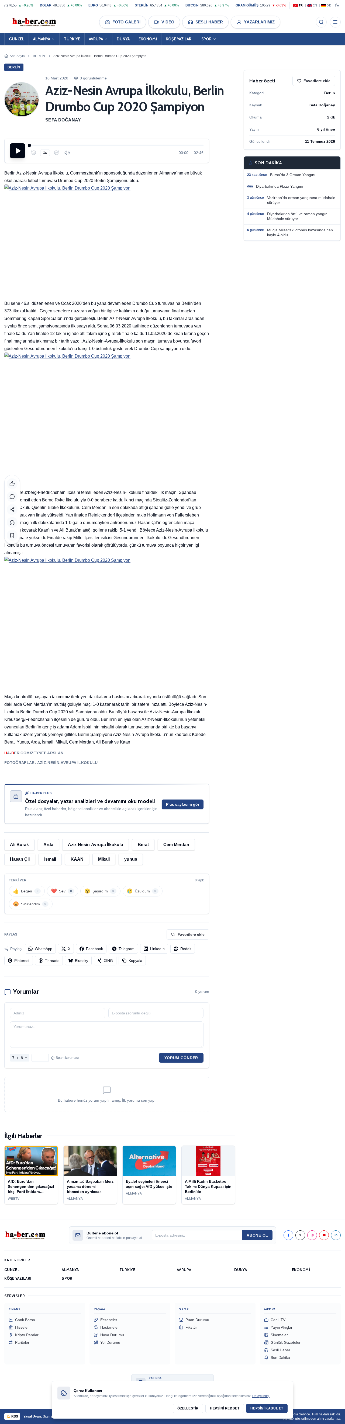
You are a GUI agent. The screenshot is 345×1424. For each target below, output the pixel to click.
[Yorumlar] (12, 496)
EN (315, 5)
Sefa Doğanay (63, 120)
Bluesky (81, 960)
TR (301, 5)
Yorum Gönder (181, 1058)
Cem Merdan (176, 844)
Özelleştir (188, 1408)
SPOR (206, 39)
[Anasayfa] (34, 22)
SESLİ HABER (209, 22)
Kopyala (135, 960)
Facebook (94, 949)
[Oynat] (17, 150)
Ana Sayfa (17, 56)
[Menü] (335, 22)
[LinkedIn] (336, 1235)
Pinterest (21, 960)
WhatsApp (43, 949)
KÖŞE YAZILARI (179, 39)
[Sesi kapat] (67, 152)
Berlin (39, 56)
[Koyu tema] (337, 5)
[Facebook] (288, 1235)
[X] (300, 1235)
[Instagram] (312, 1235)
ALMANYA (41, 39)
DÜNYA (123, 39)
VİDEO (167, 22)
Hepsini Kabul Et (266, 1408)
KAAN (77, 859)
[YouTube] (324, 1235)
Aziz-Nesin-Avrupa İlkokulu (95, 844)
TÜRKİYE (72, 39)
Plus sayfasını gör (182, 804)
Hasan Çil (20, 859)
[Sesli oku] (12, 522)
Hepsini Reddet (224, 1408)
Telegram (126, 949)
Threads (52, 960)
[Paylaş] (12, 509)
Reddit (185, 949)
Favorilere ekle (191, 934)
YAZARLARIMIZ (259, 22)
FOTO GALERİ (126, 22)
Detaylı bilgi (261, 1396)
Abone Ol (257, 1235)
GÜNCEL (16, 39)
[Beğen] (12, 483)
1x (45, 153)
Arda (48, 844)
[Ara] (321, 22)
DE (329, 5)
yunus (130, 859)
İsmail (50, 859)
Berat (143, 844)
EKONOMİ (148, 39)
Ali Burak (19, 844)
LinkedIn (157, 949)
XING (108, 960)
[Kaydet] (12, 535)
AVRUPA (96, 39)
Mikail (104, 859)
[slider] (116, 145)
